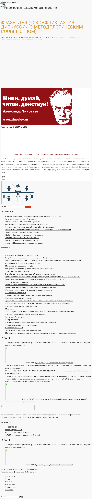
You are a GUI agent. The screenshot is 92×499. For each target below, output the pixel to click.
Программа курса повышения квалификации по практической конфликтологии (38, 230)
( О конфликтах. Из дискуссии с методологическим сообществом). (46, 155)
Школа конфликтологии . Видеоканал (21, 219)
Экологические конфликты (16, 282)
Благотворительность (14, 328)
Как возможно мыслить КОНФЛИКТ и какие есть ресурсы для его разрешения (38, 304)
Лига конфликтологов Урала (17, 271)
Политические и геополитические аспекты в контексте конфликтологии (35, 285)
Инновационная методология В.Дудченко (22, 222)
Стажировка (10, 487)
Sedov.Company (31, 472)
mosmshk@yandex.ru (13, 430)
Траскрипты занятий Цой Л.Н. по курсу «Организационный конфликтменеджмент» (39, 301)
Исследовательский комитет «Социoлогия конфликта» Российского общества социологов (43, 261)
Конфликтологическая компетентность (21, 306)
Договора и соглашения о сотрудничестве (23, 330)
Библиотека (10, 484)
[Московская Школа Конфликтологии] (46, 7)
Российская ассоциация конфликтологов (22, 263)
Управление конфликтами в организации (22, 238)
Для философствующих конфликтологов (22, 232)
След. (3, 179)
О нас (7, 479)
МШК (17, 469)
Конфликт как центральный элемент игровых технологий (29, 290)
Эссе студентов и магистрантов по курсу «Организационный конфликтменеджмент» (40, 312)
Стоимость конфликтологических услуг (21, 255)
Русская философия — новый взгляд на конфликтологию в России (33, 216)
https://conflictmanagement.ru (17, 432)
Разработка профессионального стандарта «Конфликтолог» (30, 258)
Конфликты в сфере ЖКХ (15, 293)
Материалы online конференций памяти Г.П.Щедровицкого (29, 269)
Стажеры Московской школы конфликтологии (24, 243)
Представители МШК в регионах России (22, 240)
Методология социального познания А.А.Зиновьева (26, 224)
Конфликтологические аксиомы (18, 298)
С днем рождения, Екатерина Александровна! (54, 363)
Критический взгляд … (14, 317)
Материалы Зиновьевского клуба (19, 266)
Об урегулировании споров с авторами (21, 325)
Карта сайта (10, 476)
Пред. (3, 177)
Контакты (9, 490)
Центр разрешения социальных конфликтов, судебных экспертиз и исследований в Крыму (43, 277)
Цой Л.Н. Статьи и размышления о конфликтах (24, 235)
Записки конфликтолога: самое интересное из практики (28, 295)
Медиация (9, 309)
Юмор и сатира (11, 320)
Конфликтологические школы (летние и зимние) (25, 314)
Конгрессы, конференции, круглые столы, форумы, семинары (30, 322)
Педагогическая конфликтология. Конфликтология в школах (30, 287)
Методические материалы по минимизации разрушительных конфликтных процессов (40, 333)
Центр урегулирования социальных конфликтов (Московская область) (34, 279)
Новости (8, 482)
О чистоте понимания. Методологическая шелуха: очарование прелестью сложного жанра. (53, 376)
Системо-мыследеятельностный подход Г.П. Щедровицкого (30, 227)
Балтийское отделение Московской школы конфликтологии (30, 274)
